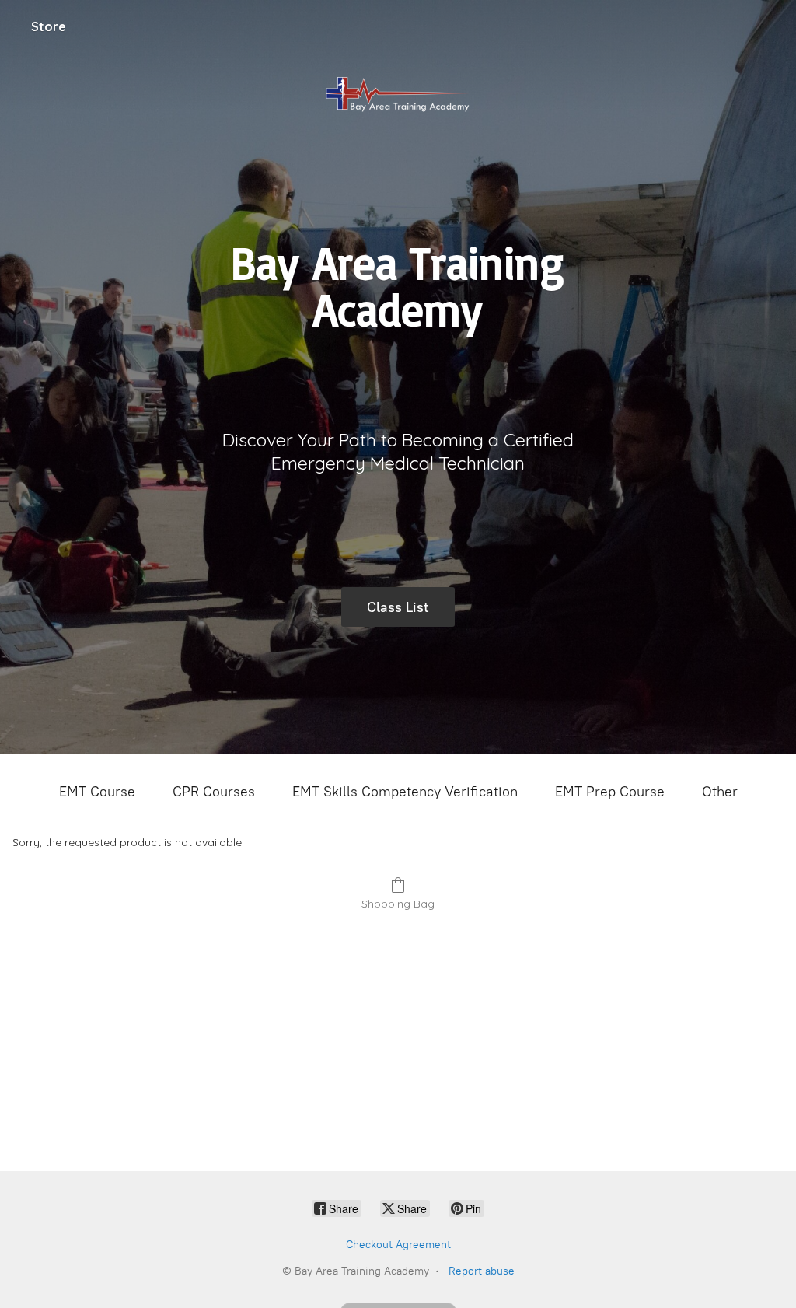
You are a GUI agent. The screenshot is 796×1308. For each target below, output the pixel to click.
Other (720, 791)
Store (48, 26)
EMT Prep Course (610, 791)
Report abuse (482, 1271)
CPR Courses (214, 791)
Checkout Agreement (398, 1244)
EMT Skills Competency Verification (405, 791)
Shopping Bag (398, 904)
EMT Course (97, 791)
